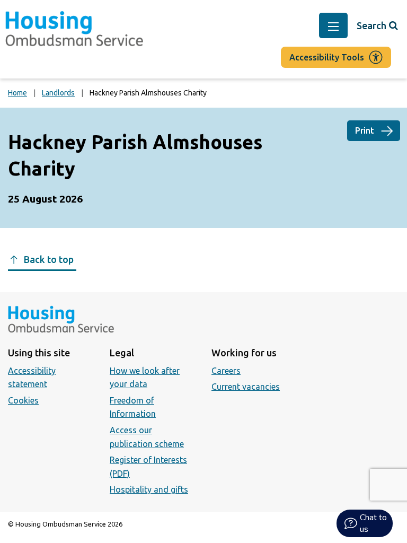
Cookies (23, 400)
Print (364, 130)
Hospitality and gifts (149, 489)
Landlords (58, 93)
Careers (226, 370)
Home (17, 93)
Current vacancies (245, 386)
